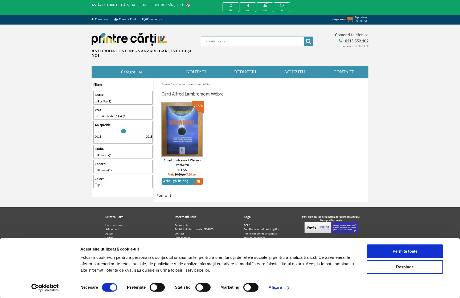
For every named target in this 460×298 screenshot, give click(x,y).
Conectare (101, 19)
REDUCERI (245, 71)
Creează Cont (127, 19)
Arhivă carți (112, 229)
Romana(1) (105, 155)
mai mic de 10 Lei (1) (111, 116)
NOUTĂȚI (196, 71)
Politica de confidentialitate (260, 233)
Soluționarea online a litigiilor (262, 229)
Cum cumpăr (155, 19)
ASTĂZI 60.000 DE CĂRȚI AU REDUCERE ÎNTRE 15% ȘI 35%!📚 (141, 5)
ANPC (247, 225)
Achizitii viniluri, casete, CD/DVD (194, 229)
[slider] (123, 131)
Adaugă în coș (176, 181)
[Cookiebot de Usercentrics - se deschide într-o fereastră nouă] (45, 288)
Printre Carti (169, 84)
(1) (99, 185)
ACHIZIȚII (294, 71)
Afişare (275, 287)
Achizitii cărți (182, 225)
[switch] (157, 287)
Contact (179, 233)
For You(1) (104, 101)
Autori (109, 233)
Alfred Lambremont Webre (195, 84)
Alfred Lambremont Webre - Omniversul (182, 163)
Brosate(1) (104, 170)
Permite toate (405, 251)
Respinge (405, 267)
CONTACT (344, 71)
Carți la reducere (115, 225)
